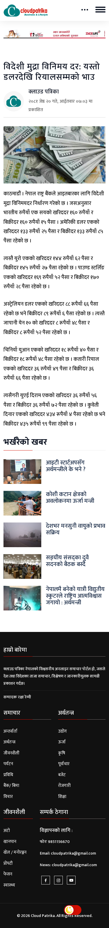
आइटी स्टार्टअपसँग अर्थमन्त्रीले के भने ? (65, 466)
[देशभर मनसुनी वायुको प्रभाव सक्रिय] (22, 534)
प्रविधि (8, 775)
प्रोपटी (8, 863)
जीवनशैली (11, 753)
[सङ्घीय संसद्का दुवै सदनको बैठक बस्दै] (22, 566)
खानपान (9, 841)
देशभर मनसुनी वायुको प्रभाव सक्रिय (75, 529)
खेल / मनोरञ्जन (14, 852)
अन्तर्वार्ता (10, 731)
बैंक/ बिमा (11, 785)
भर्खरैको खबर (25, 442)
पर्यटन (8, 763)
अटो (6, 830)
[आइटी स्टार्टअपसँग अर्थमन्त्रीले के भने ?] (22, 471)
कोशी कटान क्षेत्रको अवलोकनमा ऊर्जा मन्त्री (70, 497)
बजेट (62, 775)
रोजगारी (64, 785)
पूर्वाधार (63, 763)
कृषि (61, 753)
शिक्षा (62, 796)
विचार (8, 796)
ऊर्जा (62, 742)
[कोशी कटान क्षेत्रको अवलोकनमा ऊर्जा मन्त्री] (22, 503)
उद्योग (62, 731)
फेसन (7, 874)
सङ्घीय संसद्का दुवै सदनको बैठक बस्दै (67, 561)
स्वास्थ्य (9, 885)
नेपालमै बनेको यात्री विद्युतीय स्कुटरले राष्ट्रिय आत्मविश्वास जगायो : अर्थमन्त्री (75, 596)
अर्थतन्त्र (9, 742)
